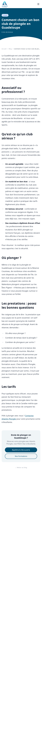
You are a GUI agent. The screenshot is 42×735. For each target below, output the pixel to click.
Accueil (4, 49)
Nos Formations (21, 456)
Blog (10, 49)
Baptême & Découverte (21, 450)
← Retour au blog (21, 467)
